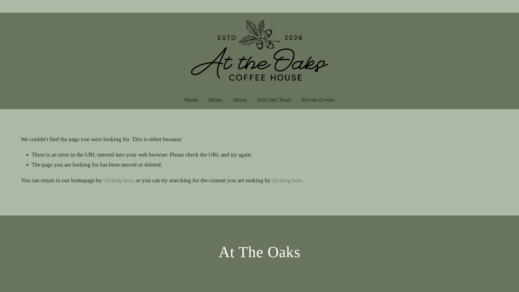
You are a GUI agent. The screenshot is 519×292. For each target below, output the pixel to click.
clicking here (118, 180)
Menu (215, 100)
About (239, 100)
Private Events (318, 100)
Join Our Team (274, 100)
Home (191, 100)
